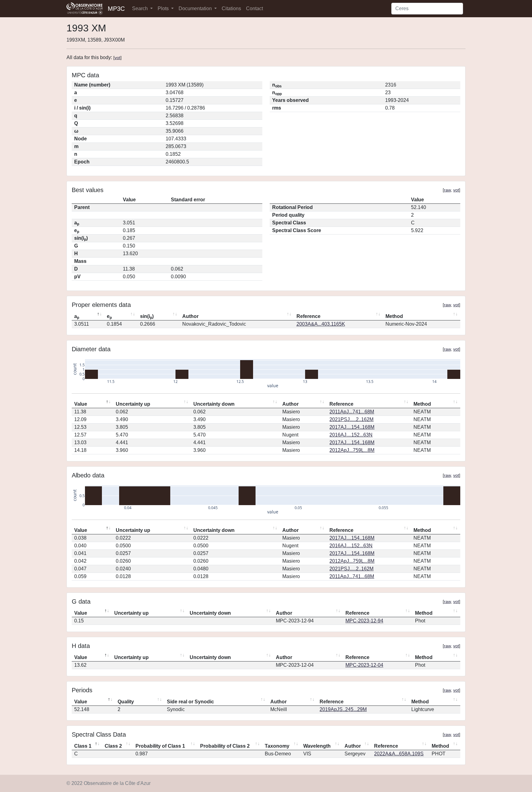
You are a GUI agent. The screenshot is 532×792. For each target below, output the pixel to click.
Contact (254, 8)
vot (117, 57)
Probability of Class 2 (225, 746)
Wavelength (317, 746)
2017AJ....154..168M (351, 427)
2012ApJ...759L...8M (351, 450)
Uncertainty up (133, 404)
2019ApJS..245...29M (343, 709)
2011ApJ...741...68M (351, 411)
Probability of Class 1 (160, 746)
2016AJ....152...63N (351, 434)
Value (80, 404)
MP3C (116, 8)
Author (190, 316)
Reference (308, 316)
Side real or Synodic (190, 701)
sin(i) (147, 317)
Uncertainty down (214, 404)
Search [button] (140, 8)
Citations (231, 8)
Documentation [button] (196, 8)
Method (394, 316)
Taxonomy (277, 746)
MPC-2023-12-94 (364, 620)
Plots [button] (164, 8)
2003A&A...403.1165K (320, 324)
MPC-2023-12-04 (364, 665)
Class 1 (82, 746)
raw (447, 189)
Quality (126, 701)
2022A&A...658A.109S (399, 753)
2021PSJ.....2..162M (351, 419)
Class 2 (113, 746)
